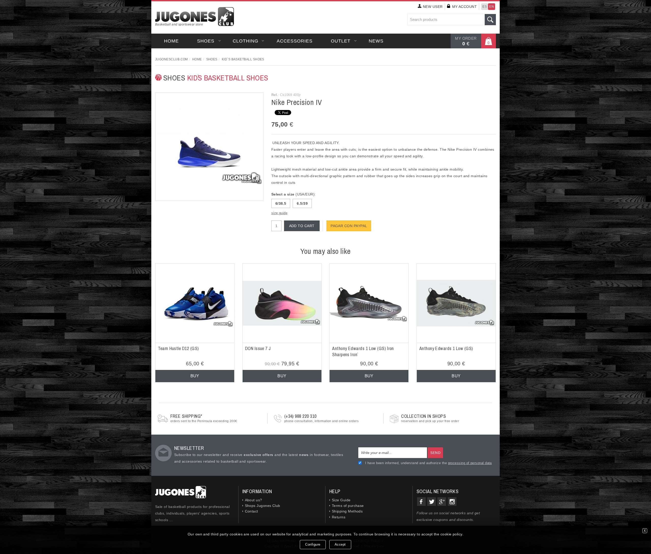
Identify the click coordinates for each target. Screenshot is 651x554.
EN (491, 6)
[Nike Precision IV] (209, 146)
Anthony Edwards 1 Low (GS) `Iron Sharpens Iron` (363, 351)
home (171, 41)
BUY (194, 376)
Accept (340, 544)
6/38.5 (280, 203)
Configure (312, 544)
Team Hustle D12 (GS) (178, 348)
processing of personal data (470, 463)
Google (441, 501)
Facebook (421, 501)
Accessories (295, 41)
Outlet (340, 41)
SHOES (215, 78)
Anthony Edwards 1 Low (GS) (446, 348)
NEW (433, 7)
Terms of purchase (348, 506)
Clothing (245, 41)
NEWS (376, 41)
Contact (251, 511)
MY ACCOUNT (464, 7)
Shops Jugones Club (262, 506)
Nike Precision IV (296, 102)
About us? (253, 500)
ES (484, 6)
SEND (435, 453)
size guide (279, 213)
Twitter (431, 501)
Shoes (205, 41)
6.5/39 (302, 203)
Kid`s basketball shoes (243, 59)
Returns (338, 517)
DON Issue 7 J (258, 348)
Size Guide (341, 500)
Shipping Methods (347, 511)
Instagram (452, 501)
